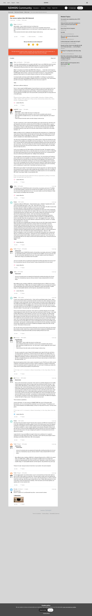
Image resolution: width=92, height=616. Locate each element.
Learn (8, 2)
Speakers (63, 48)
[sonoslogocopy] (46, 2)
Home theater (64, 20)
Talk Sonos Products (18, 12)
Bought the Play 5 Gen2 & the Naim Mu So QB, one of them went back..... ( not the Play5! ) (71, 46)
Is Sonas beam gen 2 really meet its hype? (70, 41)
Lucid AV (16, 109)
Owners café (63, 30)
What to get (26, 12)
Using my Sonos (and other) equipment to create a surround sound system (70, 23)
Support (13, 2)
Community (10, 12)
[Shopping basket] (87, 2)
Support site (54, 8)
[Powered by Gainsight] (46, 511)
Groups (49, 8)
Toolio (15, 248)
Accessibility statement (54, 513)
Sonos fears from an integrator (68, 28)
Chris (15, 62)
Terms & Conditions (37, 513)
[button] (72, 8)
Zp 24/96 (63, 32)
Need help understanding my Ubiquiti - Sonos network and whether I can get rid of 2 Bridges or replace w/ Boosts (71, 57)
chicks (15, 186)
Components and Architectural (67, 34)
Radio (18, 2)
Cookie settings (45, 513)
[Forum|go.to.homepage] (20, 8)
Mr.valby (15, 489)
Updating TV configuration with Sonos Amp (71, 50)
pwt (14, 337)
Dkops (15, 24)
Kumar (15, 202)
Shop (4, 2)
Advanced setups (64, 60)
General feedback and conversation (68, 43)
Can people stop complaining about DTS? (70, 19)
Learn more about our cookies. (69, 607)
